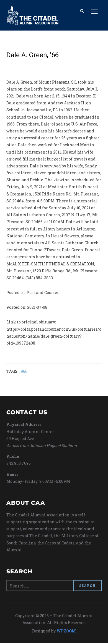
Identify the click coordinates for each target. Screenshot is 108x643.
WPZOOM (66, 631)
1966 (23, 371)
